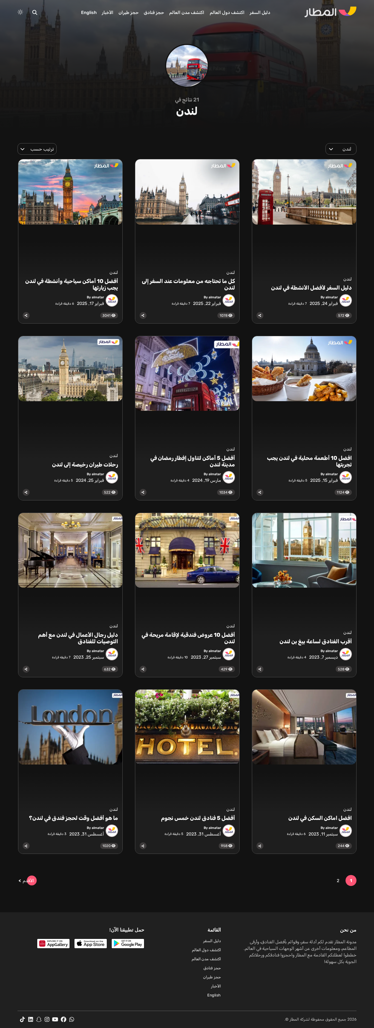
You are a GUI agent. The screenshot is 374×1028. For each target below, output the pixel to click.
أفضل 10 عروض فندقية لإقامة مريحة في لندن (188, 638)
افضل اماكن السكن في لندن (320, 818)
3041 (106, 315)
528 (341, 669)
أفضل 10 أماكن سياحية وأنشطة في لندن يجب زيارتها (71, 284)
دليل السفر (260, 12)
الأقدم (28, 880)
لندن (347, 279)
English (89, 12)
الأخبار (107, 12)
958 (224, 846)
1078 (224, 315)
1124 (341, 492)
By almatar (329, 297)
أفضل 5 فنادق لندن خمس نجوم (197, 818)
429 (224, 669)
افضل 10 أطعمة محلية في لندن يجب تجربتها (309, 461)
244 (341, 846)
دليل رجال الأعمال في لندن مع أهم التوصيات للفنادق (78, 638)
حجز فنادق (154, 12)
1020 (106, 846)
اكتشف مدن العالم (186, 12)
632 (107, 669)
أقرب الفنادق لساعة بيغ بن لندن (316, 641)
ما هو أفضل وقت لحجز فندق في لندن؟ (73, 818)
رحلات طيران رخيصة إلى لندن (85, 464)
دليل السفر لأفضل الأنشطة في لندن (311, 287)
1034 (223, 492)
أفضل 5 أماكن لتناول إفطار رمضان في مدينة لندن (192, 461)
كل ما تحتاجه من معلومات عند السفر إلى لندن (188, 284)
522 (107, 492)
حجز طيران (129, 12)
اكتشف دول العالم (227, 12)
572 (341, 315)
